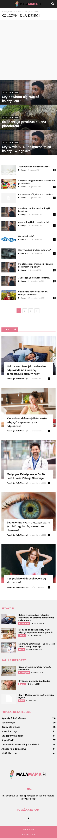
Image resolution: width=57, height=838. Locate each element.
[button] (53, 4)
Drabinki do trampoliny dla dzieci (20, 744)
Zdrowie (22, 635)
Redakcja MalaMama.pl (17, 378)
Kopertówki (7, 740)
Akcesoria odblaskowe (13, 748)
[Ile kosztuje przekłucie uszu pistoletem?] (28, 122)
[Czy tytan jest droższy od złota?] (8, 253)
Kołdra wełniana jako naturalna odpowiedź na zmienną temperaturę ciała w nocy (26, 370)
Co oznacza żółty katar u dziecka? (35, 194)
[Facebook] (28, 818)
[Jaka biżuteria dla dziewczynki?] (8, 170)
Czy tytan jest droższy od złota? (34, 250)
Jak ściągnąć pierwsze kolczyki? (34, 278)
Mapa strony (28, 829)
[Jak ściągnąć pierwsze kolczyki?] (8, 281)
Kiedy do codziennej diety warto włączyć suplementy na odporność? (27, 422)
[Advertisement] (28, 50)
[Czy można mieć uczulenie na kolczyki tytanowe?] (8, 295)
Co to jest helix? (26, 236)
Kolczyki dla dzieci (10, 92)
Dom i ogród (24, 623)
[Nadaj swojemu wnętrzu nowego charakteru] (8, 671)
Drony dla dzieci (10, 727)
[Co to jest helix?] (8, 240)
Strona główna (7, 11)
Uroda (21, 649)
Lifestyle (22, 684)
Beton (21, 701)
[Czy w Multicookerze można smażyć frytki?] (8, 699)
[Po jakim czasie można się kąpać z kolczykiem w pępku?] (8, 267)
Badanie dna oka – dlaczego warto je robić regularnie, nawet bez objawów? (28, 526)
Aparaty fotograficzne (13, 718)
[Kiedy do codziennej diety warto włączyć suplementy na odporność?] (28, 407)
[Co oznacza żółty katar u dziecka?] (8, 198)
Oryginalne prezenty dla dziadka (34, 681)
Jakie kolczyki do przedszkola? (33, 222)
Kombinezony (9, 731)
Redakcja (22, 170)
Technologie (8, 722)
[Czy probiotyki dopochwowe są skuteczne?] (28, 563)
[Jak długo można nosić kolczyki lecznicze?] (8, 212)
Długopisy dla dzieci (12, 735)
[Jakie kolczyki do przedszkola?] (8, 226)
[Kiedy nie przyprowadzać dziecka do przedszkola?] (8, 184)
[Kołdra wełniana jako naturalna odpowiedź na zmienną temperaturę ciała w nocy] (28, 355)
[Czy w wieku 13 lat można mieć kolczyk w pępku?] (28, 147)
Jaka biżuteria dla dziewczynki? (34, 166)
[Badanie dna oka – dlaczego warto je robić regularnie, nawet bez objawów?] (28, 511)
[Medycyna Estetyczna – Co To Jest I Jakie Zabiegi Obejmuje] (28, 459)
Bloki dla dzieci (9, 753)
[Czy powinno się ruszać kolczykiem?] (28, 97)
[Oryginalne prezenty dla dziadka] (8, 685)
